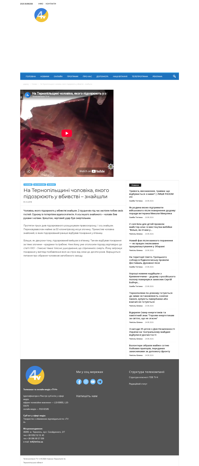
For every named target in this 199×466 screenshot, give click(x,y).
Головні (34, 84)
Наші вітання (120, 76)
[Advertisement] (99, 49)
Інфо (40, 4)
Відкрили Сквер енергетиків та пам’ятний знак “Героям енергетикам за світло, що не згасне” (151, 315)
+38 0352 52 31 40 (35, 435)
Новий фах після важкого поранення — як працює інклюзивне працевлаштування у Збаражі (151, 243)
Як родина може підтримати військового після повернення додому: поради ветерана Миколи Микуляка (152, 210)
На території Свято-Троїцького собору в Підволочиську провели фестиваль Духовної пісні (149, 259)
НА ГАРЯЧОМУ (39, 185)
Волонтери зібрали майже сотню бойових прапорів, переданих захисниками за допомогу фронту (149, 348)
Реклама (157, 76)
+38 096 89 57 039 (35, 438)
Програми (72, 76)
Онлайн (58, 76)
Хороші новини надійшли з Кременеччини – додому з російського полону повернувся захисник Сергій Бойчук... (152, 278)
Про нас (87, 76)
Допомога (102, 76)
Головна (31, 76)
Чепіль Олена (136, 234)
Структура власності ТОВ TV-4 (143, 377)
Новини (44, 76)
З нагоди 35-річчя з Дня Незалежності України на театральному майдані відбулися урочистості (152, 331)
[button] (174, 76)
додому (26, 84)
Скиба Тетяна (136, 201)
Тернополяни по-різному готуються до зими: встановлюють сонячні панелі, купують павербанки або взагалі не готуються (150, 297)
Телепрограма (140, 76)
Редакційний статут (138, 384)
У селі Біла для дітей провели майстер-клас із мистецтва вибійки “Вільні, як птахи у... (150, 226)
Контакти (51, 4)
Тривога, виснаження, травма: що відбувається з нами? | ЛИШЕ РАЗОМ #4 (151, 193)
